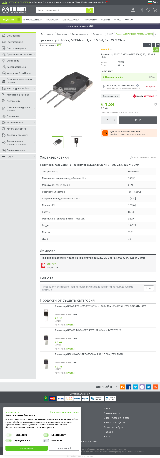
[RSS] (155, 386)
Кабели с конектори (17, 129)
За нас (107, 408)
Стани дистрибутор (114, 427)
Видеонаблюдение (16, 67)
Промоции (52, 19)
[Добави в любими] (155, 104)
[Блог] (122, 386)
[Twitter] (135, 386)
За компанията (112, 413)
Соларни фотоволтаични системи (19, 81)
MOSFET (70, 324)
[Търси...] (89, 10)
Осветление (13, 60)
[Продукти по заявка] (141, 10)
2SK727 (51, 264)
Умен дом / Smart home (19, 73)
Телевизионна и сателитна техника (16, 142)
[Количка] (156, 10)
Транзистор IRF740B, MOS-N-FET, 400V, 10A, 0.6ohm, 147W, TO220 (88, 330)
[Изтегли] (43, 265)
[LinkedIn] (148, 386)
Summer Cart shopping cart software (80, 456)
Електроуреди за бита (18, 88)
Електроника (13, 35)
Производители (32, 19)
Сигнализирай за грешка (145, 157)
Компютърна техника (18, 95)
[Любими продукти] (148, 10)
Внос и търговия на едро (117, 418)
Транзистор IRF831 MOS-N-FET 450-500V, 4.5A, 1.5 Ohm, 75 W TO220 (89, 354)
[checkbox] (8, 435)
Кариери (108, 432)
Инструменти (13, 101)
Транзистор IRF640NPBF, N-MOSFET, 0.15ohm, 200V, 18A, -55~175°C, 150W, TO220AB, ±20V (100, 306)
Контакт (130, 19)
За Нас (117, 19)
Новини (105, 19)
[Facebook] (128, 386)
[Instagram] (142, 386)
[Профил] (133, 10)
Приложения (90, 19)
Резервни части (15, 122)
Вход (148, 288)
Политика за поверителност (64, 412)
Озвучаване (13, 116)
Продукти (8, 19)
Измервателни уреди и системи (18, 108)
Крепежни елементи (17, 135)
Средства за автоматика (19, 54)
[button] (12, 412)
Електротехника (15, 42)
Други (10, 156)
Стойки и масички (16, 150)
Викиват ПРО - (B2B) (114, 422)
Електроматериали (16, 48)
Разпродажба (70, 19)
